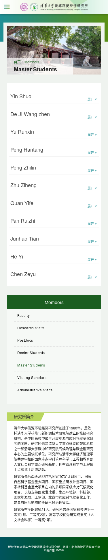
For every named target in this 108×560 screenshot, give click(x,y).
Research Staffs (31, 327)
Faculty (23, 315)
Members (31, 61)
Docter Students (31, 352)
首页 (17, 61)
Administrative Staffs (35, 389)
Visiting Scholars (31, 377)
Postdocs (25, 340)
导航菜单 (7, 7)
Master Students (31, 364)
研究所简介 (24, 416)
